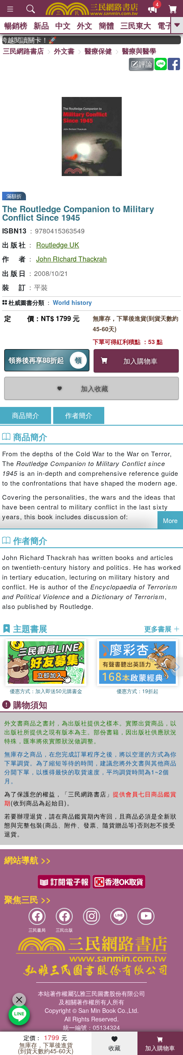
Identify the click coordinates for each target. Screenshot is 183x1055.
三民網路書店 (23, 51)
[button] (176, 666)
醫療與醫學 (139, 51)
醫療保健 (98, 51)
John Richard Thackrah (71, 259)
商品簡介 (25, 415)
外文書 (64, 51)
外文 (84, 25)
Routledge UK (57, 245)
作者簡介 (78, 415)
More (170, 520)
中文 (63, 25)
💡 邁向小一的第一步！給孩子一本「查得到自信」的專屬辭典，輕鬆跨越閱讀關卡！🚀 (25, 40)
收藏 (114, 1048)
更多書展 (158, 629)
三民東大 (135, 25)
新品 (41, 25)
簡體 (106, 25)
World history (72, 302)
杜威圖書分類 (26, 302)
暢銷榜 (15, 25)
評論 (145, 64)
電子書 (168, 25)
